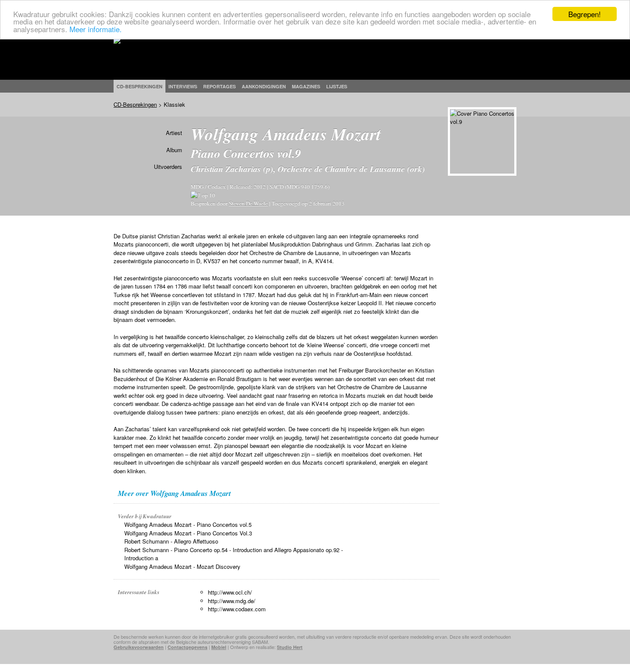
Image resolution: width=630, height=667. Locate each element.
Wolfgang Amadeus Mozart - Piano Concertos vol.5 (188, 524)
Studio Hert (290, 647)
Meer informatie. (95, 29)
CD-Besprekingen (135, 104)
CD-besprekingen (139, 86)
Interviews (182, 86)
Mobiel (218, 647)
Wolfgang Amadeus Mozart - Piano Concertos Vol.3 (188, 533)
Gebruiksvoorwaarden (139, 647)
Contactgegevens (187, 647)
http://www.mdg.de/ (231, 601)
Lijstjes (336, 86)
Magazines (306, 86)
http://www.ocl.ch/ (230, 592)
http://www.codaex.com (237, 609)
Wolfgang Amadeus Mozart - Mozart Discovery (182, 566)
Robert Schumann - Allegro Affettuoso (171, 541)
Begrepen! (584, 14)
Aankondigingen (264, 86)
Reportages (219, 86)
